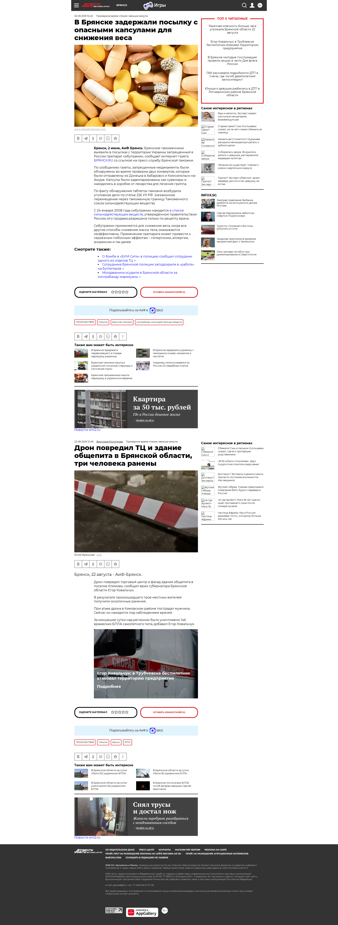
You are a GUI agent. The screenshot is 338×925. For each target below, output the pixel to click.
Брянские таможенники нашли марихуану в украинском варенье (111, 377)
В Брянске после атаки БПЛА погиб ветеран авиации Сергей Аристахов (172, 785)
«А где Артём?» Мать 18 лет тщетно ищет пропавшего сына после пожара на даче (239, 503)
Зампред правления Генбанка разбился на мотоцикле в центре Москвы (237, 203)
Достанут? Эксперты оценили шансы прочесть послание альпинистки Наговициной (240, 477)
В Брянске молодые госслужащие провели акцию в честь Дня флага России (232, 61)
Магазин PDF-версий (187, 850)
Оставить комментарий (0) (169, 292)
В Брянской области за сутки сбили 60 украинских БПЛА (171, 772)
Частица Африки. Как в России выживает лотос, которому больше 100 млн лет (239, 515)
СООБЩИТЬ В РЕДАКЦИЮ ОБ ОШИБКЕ (147, 857)
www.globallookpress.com (90, 129)
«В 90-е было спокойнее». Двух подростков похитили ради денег (238, 463)
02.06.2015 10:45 (83, 15)
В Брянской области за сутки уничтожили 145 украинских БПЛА (109, 785)
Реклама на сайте (216, 850)
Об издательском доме (120, 850)
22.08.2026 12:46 (83, 441)
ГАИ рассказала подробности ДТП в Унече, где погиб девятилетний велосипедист (232, 76)
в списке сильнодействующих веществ (139, 212)
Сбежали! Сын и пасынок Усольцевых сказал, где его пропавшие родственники (241, 451)
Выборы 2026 (113, 857)
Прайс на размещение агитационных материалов (217, 853)
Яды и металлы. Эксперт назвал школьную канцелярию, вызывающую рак (237, 116)
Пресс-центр (146, 850)
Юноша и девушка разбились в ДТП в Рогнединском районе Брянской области (232, 92)
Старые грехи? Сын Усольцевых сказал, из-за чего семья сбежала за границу (240, 129)
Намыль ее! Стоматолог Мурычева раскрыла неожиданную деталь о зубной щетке (239, 142)
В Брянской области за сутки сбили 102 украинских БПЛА (109, 772)
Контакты (165, 850)
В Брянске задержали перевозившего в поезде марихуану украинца (106, 353)
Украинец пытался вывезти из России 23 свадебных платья (171, 364)
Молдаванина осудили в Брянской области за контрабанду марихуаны (137, 275)
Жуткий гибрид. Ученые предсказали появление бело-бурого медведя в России (240, 490)
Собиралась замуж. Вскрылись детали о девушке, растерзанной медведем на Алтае (238, 155)
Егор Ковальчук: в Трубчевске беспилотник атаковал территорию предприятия (232, 45)
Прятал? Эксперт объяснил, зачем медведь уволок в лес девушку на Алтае (239, 181)
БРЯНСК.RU (103, 160)
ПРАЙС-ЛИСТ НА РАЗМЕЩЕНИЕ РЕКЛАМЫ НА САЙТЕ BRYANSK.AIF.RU (143, 853)
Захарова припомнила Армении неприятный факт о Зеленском (236, 240)
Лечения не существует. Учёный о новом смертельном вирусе (238, 166)
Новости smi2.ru (87, 430)
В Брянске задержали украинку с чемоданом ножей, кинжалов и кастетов (173, 353)
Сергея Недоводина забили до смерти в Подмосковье (235, 214)
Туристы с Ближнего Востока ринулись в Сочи (235, 227)
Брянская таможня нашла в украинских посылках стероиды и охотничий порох (111, 365)
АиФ (99, 554)
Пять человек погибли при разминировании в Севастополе (236, 253)
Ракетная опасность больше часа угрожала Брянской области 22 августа (232, 29)
